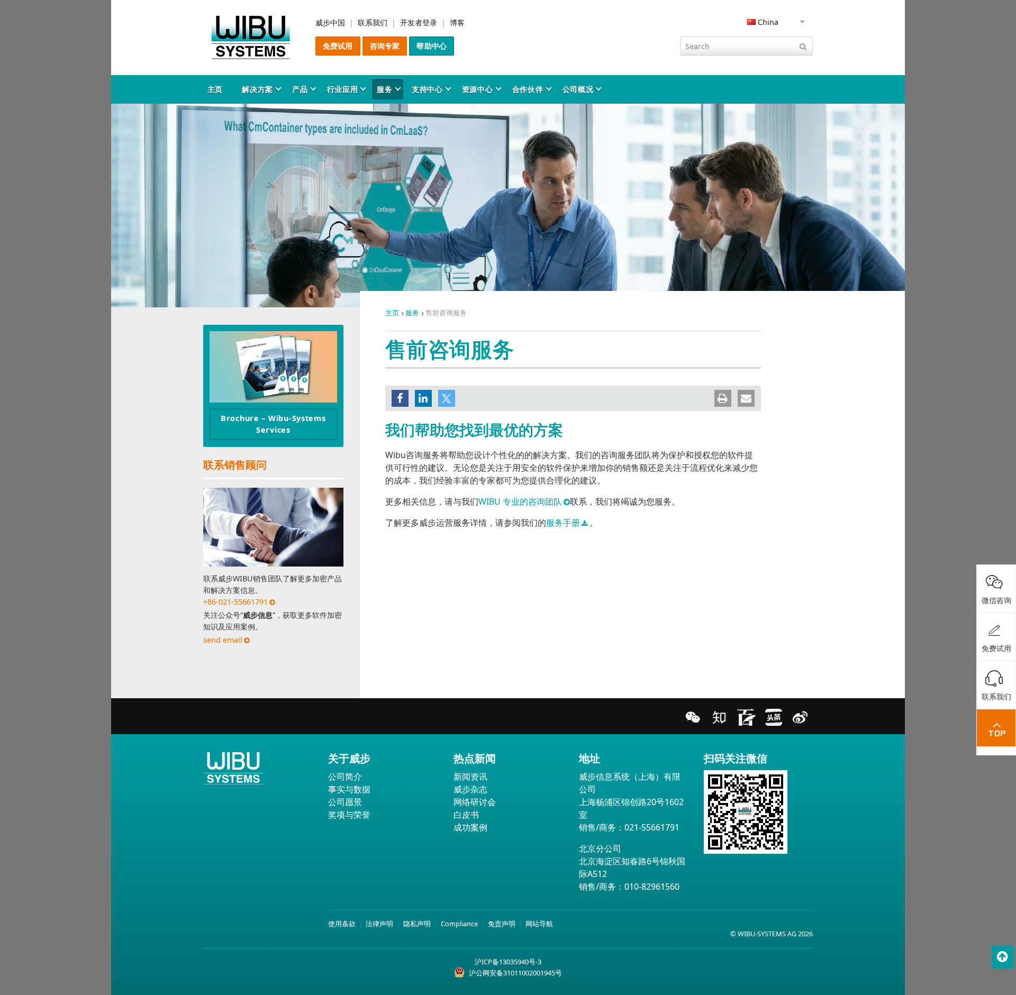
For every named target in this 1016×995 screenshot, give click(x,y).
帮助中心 (431, 46)
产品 (299, 89)
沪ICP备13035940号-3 (508, 961)
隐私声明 (417, 923)
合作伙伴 (527, 89)
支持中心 (427, 89)
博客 (457, 22)
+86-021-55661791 (235, 602)
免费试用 (338, 46)
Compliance (459, 923)
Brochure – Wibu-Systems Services (273, 424)
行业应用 (342, 89)
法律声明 (379, 923)
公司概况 (578, 89)
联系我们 (372, 22)
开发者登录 (418, 22)
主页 (215, 89)
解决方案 (257, 89)
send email (222, 640)
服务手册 (563, 522)
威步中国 (330, 22)
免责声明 (501, 923)
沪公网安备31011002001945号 (515, 973)
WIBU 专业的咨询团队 (520, 501)
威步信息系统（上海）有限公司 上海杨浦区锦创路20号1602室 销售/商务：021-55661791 (631, 802)
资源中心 (477, 89)
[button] (400, 398)
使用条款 (342, 923)
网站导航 (539, 923)
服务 (384, 89)
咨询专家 (385, 46)
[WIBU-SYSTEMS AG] (250, 37)
